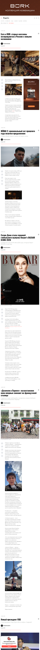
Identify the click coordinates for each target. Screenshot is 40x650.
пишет (13, 110)
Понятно (9, 646)
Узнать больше (10, 644)
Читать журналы (11, 23)
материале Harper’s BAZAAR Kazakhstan (13, 327)
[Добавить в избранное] (38, 33)
